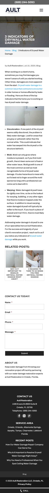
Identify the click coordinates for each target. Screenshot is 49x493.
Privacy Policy (24, 484)
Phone (9, 322)
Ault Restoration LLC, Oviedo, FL (27, 481)
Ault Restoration (15, 66)
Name (8, 302)
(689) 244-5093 (25, 2)
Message (10, 332)
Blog (38, 66)
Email (8, 312)
